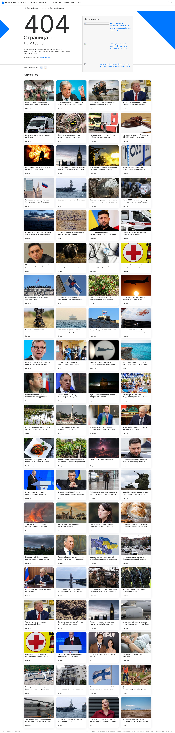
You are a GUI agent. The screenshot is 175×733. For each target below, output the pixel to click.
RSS (87, 731)
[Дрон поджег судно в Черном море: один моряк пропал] (71, 323)
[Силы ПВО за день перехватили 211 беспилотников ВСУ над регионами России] (136, 485)
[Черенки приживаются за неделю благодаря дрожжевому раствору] (71, 453)
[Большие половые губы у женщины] (136, 647)
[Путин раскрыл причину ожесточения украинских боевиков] (39, 485)
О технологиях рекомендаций (106, 731)
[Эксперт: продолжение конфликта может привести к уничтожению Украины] (104, 193)
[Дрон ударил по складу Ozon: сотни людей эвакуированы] (136, 160)
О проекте (93, 731)
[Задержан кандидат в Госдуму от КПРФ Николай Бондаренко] (136, 128)
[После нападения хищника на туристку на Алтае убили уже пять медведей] (71, 258)
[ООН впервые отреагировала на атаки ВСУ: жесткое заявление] (71, 95)
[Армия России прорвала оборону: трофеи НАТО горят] (104, 388)
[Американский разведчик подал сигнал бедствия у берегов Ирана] (136, 615)
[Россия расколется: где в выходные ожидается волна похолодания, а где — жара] (39, 323)
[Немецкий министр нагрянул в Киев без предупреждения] (39, 355)
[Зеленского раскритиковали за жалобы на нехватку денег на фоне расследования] (136, 453)
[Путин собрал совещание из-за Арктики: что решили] (136, 420)
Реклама (17, 731)
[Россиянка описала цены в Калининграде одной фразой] (136, 550)
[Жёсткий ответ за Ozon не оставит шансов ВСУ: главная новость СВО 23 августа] (39, 517)
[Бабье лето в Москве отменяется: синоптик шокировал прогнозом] (104, 485)
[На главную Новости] (10, 2)
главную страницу (45, 57)
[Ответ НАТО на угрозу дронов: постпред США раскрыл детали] (104, 420)
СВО (44, 8)
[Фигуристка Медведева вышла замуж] (104, 647)
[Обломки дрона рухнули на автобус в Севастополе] (71, 420)
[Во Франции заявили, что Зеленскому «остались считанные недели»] (104, 225)
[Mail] (3, 2)
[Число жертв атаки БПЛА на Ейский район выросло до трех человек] (136, 323)
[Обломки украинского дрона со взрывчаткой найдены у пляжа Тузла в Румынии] (71, 582)
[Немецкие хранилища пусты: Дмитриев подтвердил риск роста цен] (39, 680)
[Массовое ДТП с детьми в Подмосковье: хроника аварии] (39, 647)
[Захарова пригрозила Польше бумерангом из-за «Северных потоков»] (39, 193)
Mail (3, 731)
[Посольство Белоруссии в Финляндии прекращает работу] (71, 290)
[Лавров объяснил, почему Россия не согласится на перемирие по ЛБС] (71, 550)
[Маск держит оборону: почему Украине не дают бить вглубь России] (136, 95)
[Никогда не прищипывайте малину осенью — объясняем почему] (104, 290)
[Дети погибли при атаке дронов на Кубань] (39, 128)
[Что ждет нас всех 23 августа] (104, 453)
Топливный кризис (57, 8)
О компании (9, 731)
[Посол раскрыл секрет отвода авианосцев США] (71, 712)
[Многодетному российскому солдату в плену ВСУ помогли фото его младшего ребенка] (39, 95)
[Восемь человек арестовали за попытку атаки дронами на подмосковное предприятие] (71, 128)
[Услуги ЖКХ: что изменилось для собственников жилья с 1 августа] (136, 193)
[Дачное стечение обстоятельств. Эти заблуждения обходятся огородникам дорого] (136, 680)
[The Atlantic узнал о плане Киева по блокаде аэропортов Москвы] (39, 712)
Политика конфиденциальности (126, 731)
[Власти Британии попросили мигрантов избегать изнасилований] (71, 517)
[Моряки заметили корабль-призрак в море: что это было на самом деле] (136, 712)
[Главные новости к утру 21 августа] (71, 193)
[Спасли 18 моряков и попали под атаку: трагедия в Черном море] (39, 225)
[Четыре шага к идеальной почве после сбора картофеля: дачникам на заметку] (71, 615)
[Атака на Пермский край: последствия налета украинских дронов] (136, 258)
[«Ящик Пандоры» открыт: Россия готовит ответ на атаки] (104, 323)
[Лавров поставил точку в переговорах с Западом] (71, 388)
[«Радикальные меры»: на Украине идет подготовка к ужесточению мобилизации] (104, 582)
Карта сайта (169, 731)
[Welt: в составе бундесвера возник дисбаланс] (136, 582)
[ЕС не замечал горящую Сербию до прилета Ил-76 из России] (39, 258)
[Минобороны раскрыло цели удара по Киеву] (39, 290)
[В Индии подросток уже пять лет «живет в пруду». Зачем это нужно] (39, 420)
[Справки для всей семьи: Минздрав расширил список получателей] (71, 355)
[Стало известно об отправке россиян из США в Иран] (136, 290)
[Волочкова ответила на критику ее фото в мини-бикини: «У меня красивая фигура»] (104, 712)
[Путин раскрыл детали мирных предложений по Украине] (71, 647)
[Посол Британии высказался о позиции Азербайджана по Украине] (104, 615)
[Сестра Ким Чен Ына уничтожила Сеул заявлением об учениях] (104, 517)
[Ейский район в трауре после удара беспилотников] (136, 225)
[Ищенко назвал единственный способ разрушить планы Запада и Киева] (104, 550)
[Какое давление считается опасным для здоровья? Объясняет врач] (104, 258)
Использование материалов (145, 731)
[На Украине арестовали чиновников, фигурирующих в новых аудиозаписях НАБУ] (71, 680)
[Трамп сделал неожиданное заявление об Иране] (39, 615)
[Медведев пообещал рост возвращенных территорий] (39, 388)
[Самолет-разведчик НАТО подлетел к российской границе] (104, 355)
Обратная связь (159, 731)
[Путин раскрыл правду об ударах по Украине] (39, 582)
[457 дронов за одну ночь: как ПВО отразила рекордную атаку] (104, 160)
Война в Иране (32, 8)
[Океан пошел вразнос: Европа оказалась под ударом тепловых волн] (136, 355)
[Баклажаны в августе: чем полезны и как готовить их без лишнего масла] (39, 453)
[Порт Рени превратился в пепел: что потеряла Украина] (39, 160)
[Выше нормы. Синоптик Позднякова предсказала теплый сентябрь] (136, 388)
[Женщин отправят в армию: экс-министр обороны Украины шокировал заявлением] (104, 95)
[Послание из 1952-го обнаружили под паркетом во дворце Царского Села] (71, 225)
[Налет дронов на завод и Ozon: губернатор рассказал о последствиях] (104, 128)
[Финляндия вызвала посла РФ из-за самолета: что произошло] (104, 680)
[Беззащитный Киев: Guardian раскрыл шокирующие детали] (39, 550)
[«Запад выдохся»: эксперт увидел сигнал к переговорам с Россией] (71, 160)
